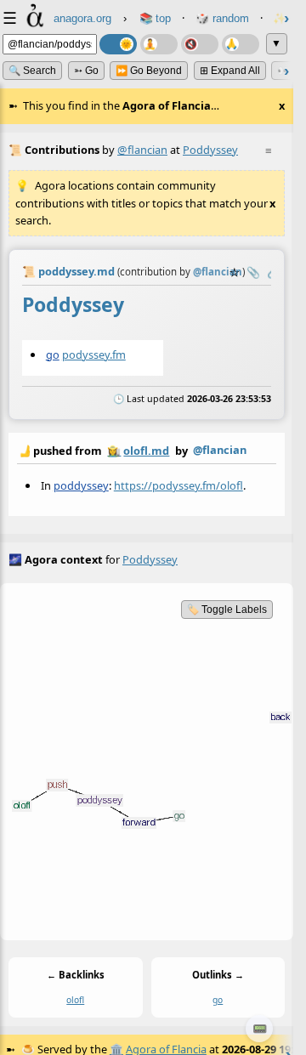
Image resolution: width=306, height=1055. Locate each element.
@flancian (142, 149)
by (131, 450)
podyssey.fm (94, 353)
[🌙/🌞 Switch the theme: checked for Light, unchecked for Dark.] (118, 44)
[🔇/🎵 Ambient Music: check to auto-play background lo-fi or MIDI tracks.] (199, 44)
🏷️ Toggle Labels (227, 609)
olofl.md (146, 450)
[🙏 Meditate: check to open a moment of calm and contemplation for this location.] (240, 44)
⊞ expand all (230, 70)
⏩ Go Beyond (149, 70)
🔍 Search (32, 70)
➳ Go (86, 70)
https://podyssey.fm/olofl (178, 485)
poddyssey (81, 485)
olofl (75, 1001)
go (53, 353)
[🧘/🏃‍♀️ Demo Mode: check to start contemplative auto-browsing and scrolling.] (159, 44)
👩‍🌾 (114, 450)
